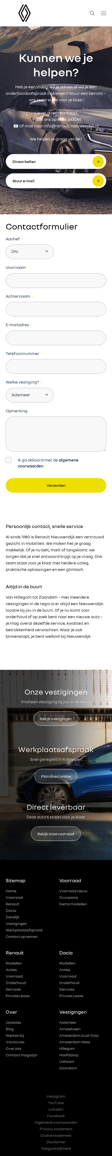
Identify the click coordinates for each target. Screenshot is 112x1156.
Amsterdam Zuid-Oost (79, 1035)
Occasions (68, 897)
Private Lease (18, 995)
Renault (12, 903)
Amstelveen (69, 1028)
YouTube (56, 1102)
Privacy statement (56, 1128)
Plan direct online (56, 776)
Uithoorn (66, 1061)
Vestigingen (16, 923)
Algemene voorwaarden (56, 1122)
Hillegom (67, 1048)
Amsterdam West (74, 1041)
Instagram (55, 1096)
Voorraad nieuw (73, 890)
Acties (11, 969)
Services (13, 989)
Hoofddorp (69, 1055)
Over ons (13, 1048)
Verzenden (56, 485)
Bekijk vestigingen (56, 718)
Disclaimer (55, 1141)
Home (11, 890)
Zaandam (68, 1068)
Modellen (14, 963)
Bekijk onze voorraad (56, 833)
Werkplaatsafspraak (24, 930)
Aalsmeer (67, 1022)
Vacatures (15, 1041)
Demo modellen (73, 903)
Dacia (11, 910)
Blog (10, 1028)
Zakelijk (12, 917)
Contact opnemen (22, 936)
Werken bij (15, 1035)
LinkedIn (55, 1109)
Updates (13, 1022)
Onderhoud (16, 982)
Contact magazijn (21, 1055)
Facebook (56, 1115)
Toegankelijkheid (56, 1148)
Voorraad (14, 897)
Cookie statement (55, 1135)
